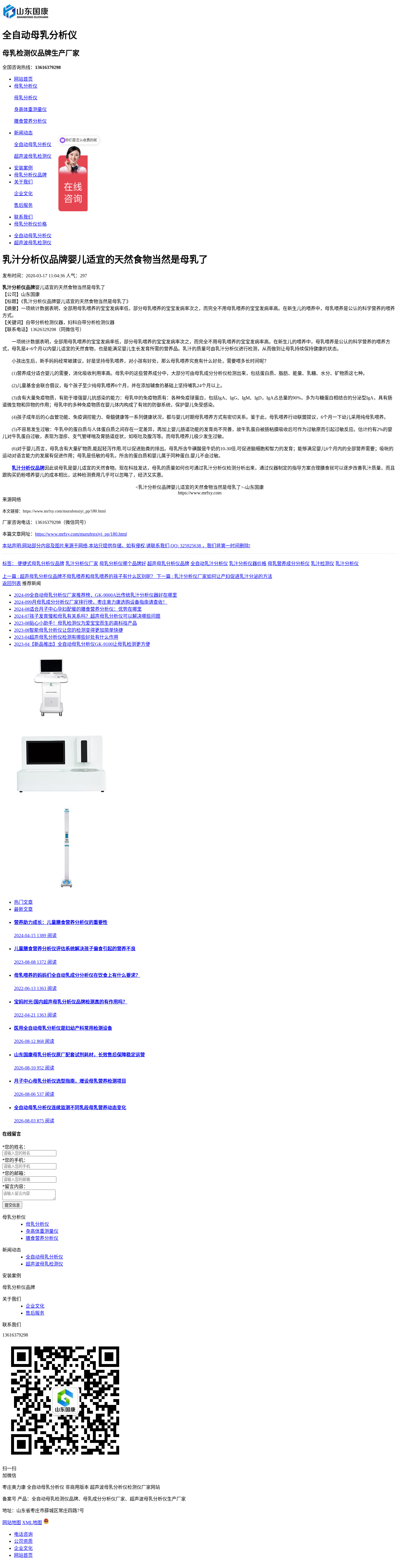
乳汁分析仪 (347, 563)
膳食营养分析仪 (30, 121)
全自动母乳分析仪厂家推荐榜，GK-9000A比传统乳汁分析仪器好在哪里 (95, 595)
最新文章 (23, 909)
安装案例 (23, 167)
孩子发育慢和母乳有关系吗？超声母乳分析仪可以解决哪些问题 (87, 616)
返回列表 (11, 583)
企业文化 (23, 193)
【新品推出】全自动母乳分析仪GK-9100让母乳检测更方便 (82, 644)
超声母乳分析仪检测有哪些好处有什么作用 (66, 637)
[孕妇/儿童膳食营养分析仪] (52, 716)
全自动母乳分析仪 (32, 144)
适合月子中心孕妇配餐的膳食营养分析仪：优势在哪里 (78, 609)
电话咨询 (23, 1534)
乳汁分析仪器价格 (247, 563)
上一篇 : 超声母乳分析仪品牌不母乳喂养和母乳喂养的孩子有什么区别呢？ (79, 576)
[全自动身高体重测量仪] (66, 890)
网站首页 (23, 79)
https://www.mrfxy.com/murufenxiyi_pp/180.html (81, 534)
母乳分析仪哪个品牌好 (122, 563)
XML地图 (32, 1522)
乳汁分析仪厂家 (81, 563)
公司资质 (23, 1541)
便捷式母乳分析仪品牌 (41, 563)
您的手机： (15, 1160)
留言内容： (15, 1186)
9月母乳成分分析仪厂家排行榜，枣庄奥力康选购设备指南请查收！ (90, 602)
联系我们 (23, 216)
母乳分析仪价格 (30, 223)
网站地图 (11, 1522)
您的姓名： (15, 1147)
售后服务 (23, 205)
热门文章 (23, 902)
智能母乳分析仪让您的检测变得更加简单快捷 (68, 630)
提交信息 (12, 1205)
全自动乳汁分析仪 (209, 563)
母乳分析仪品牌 (30, 174)
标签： (10, 563)
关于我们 (23, 181)
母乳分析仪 (25, 86)
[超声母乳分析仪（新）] (58, 793)
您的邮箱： (15, 1173)
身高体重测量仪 (30, 109)
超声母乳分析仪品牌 (168, 563)
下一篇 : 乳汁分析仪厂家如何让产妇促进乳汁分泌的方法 (214, 576)
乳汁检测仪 (322, 563)
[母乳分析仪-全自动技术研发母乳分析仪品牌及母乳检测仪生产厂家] (25, 18)
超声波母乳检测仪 (32, 156)
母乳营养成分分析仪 (289, 563)
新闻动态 (23, 132)
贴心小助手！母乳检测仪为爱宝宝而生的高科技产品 (75, 623)
